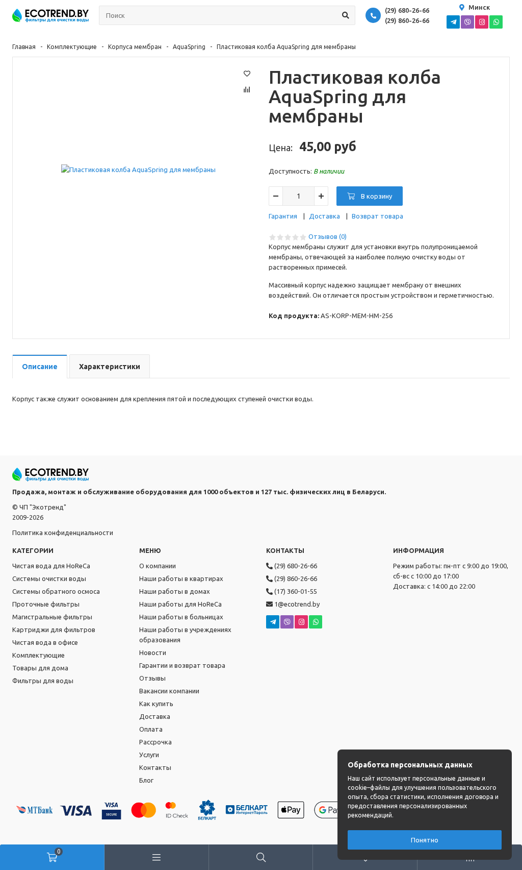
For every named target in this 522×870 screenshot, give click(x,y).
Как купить (156, 703)
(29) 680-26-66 (407, 10)
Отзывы (152, 678)
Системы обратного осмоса (56, 591)
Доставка (324, 216)
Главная (24, 46)
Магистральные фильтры (52, 616)
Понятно (424, 839)
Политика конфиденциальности (62, 532)
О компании (157, 565)
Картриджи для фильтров (53, 629)
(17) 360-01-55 (295, 591)
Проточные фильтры (46, 604)
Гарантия (283, 216)
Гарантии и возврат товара (182, 665)
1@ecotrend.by (296, 604)
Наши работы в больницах (181, 616)
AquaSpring (189, 46)
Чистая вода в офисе (45, 642)
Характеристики (109, 366)
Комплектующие (72, 46)
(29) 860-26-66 (407, 20)
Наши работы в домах (174, 591)
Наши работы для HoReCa (180, 604)
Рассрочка (155, 741)
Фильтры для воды (42, 680)
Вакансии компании (169, 690)
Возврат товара (377, 216)
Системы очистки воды (49, 578)
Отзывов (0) (327, 236)
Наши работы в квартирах (181, 578)
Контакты (155, 767)
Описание (40, 366)
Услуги (149, 754)
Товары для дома (40, 667)
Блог (146, 780)
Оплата (151, 729)
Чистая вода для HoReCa (51, 565)
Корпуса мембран (135, 46)
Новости (152, 652)
